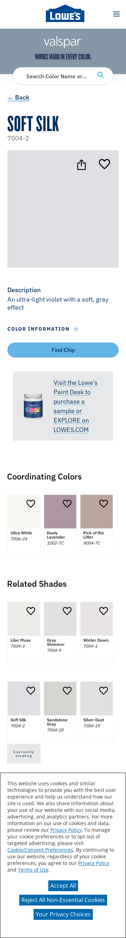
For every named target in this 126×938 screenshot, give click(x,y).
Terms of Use (33, 869)
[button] (116, 14)
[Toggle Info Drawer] (76, 329)
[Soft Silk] (104, 164)
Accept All (63, 885)
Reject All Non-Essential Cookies (63, 900)
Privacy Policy (66, 830)
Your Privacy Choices (63, 914)
